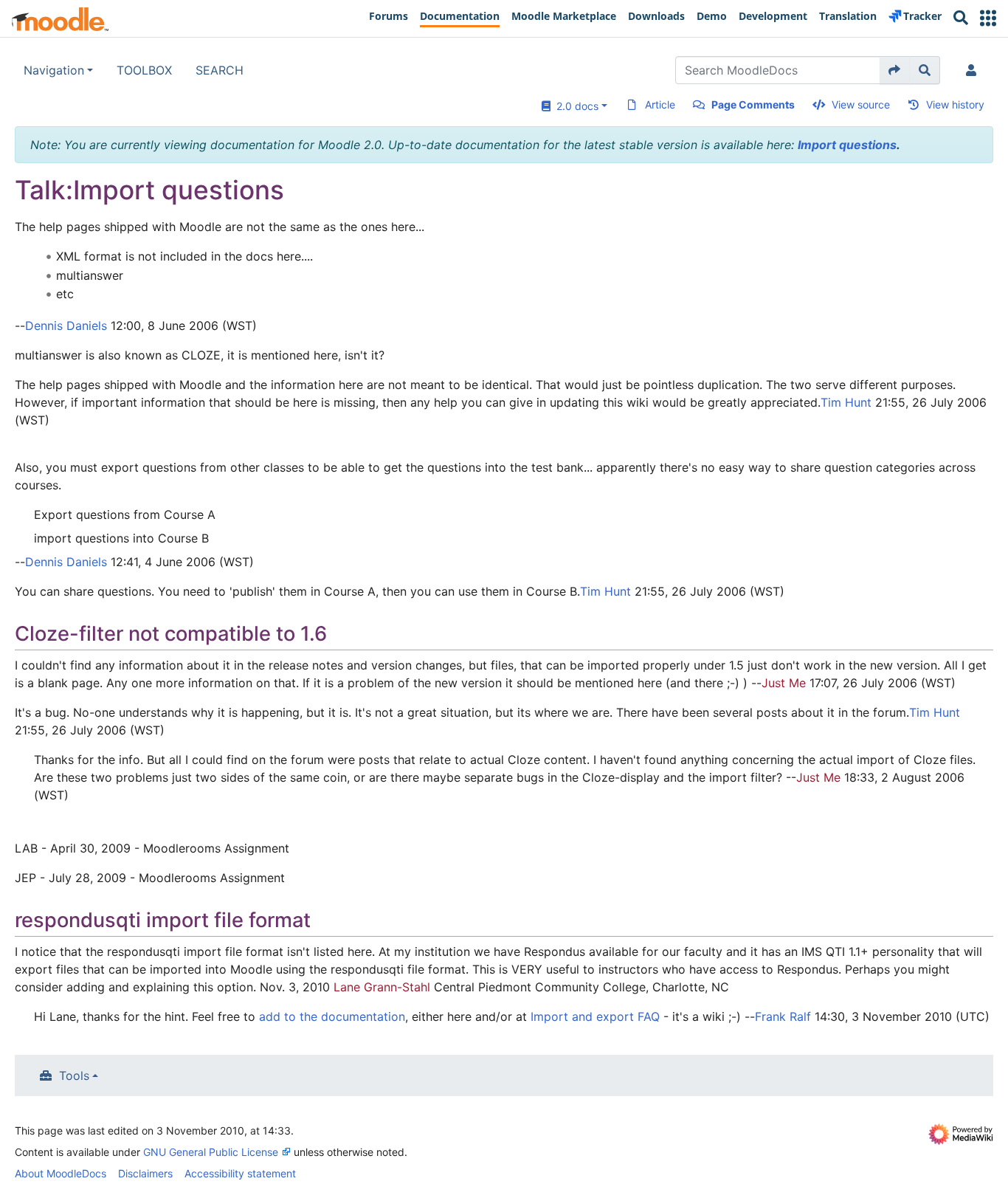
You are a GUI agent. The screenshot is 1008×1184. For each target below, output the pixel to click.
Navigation (54, 70)
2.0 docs (574, 106)
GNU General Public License (210, 1152)
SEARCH (220, 70)
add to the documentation (332, 1016)
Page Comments (753, 104)
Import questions (847, 144)
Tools (74, 1075)
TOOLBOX (144, 70)
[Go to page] (895, 70)
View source (861, 104)
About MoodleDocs (60, 1173)
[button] (988, 18)
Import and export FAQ (595, 1016)
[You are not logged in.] (974, 70)
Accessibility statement (240, 1173)
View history (955, 104)
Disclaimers (145, 1173)
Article (660, 104)
